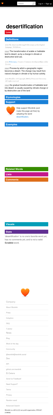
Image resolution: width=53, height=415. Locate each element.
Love (8, 32)
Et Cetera (10, 373)
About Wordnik (12, 307)
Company (10, 301)
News (8, 332)
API (7, 364)
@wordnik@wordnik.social (16, 354)
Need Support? (12, 384)
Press (8, 312)
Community (10, 349)
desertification (22, 116)
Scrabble (9, 242)
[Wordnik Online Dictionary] (2, 3)
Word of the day (12, 343)
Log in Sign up (45, 3)
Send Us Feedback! (13, 378)
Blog (8, 338)
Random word (11, 400)
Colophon (9, 318)
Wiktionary (13, 62)
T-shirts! (9, 328)
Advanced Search (13, 405)
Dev (8, 358)
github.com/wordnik (13, 369)
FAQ (8, 323)
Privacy (9, 395)
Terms (8, 389)
